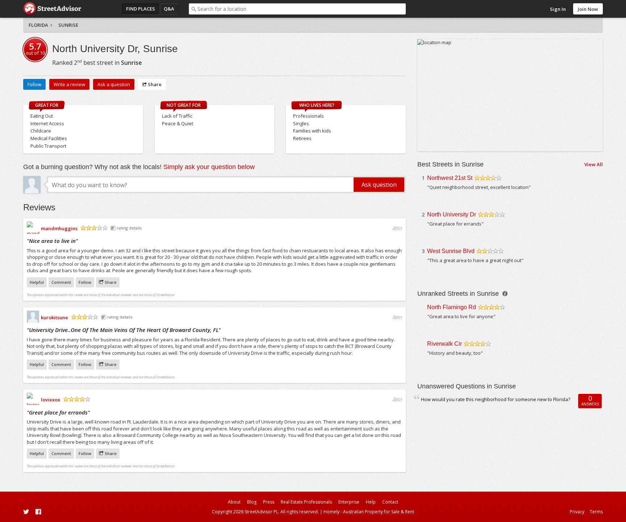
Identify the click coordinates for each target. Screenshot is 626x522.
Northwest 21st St (449, 178)
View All (593, 164)
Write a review (69, 84)
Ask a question (113, 84)
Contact (390, 502)
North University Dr (451, 214)
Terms (596, 512)
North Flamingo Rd (451, 307)
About (234, 502)
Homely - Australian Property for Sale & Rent (369, 512)
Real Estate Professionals (306, 502)
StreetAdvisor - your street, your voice (52, 9)
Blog (251, 502)
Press (268, 502)
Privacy (577, 512)
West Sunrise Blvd (451, 251)
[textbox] (301, 8)
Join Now (588, 9)
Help (371, 502)
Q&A (169, 8)
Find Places (140, 8)
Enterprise (348, 502)
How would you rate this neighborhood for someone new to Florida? (495, 399)
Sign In (558, 9)
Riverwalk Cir (444, 344)
